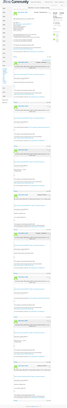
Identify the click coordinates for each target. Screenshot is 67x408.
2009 (4, 96)
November (5, 69)
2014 (4, 57)
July (3, 75)
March (4, 80)
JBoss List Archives (36, 2)
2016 (4, 49)
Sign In (57, 2)
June (4, 76)
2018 (4, 41)
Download (5, 102)
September (5, 72)
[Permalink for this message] (50, 13)
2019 (4, 37)
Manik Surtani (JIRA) (23, 149)
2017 (4, 45)
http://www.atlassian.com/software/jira (36, 51)
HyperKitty (33, 406)
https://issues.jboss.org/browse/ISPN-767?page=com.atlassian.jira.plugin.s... (30, 205)
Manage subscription (58, 19)
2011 (4, 88)
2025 (4, 12)
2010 (4, 92)
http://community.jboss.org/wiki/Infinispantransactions (39, 127)
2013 (4, 61)
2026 (4, 8)
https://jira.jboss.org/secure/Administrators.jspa (23, 49)
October (4, 71)
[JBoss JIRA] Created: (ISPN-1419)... (56, 9)
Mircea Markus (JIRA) (22, 12)
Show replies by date (46, 60)
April (4, 79)
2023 (4, 20)
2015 (4, 53)
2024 (4, 16)
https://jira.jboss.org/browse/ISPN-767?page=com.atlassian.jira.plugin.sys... (29, 74)
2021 (4, 28)
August (4, 73)
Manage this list (49, 2)
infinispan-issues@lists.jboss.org (57, 17)
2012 (4, 65)
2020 (4, 33)
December (5, 68)
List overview (5, 99)
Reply (15, 56)
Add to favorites (57, 25)
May (4, 77)
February (5, 81)
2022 (4, 24)
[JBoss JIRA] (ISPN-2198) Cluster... (20, 9)
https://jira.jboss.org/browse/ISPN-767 (23, 24)
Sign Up (62, 2)
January (4, 83)
